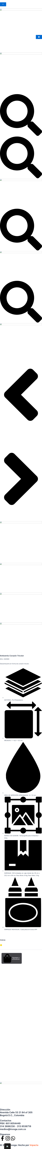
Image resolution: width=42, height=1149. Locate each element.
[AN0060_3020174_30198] (21, 266)
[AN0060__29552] (21, 194)
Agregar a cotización (16, 958)
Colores (2, 940)
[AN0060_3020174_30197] (21, 338)
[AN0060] (21, 73)
